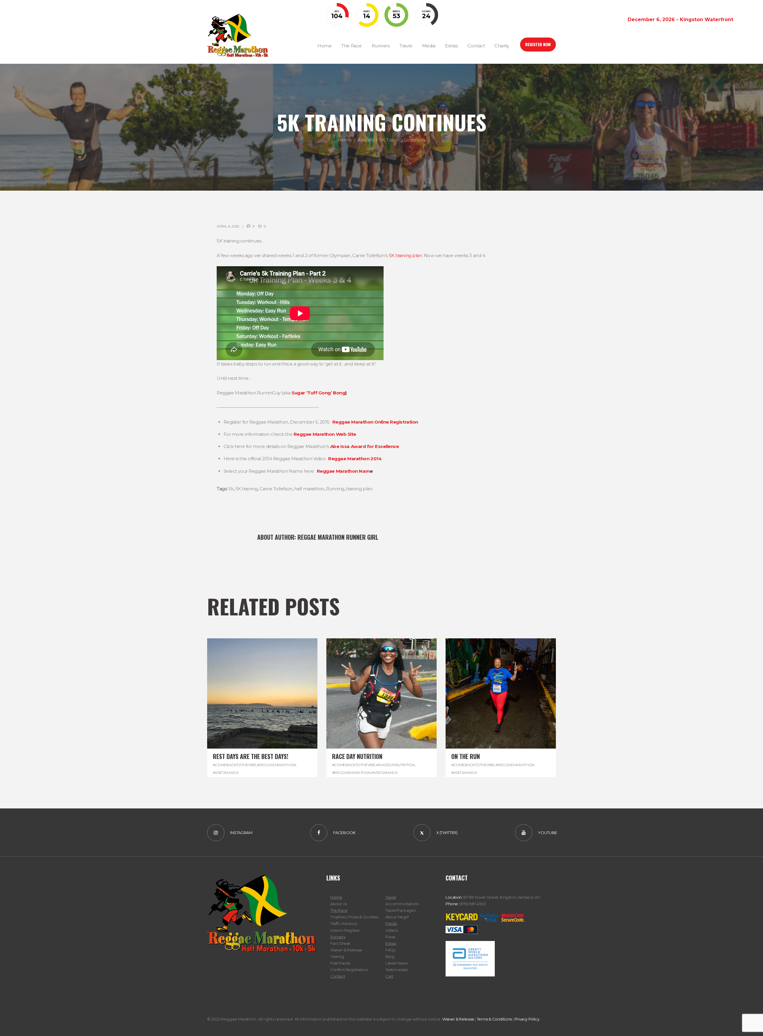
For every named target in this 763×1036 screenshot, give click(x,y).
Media (391, 923)
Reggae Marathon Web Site (325, 434)
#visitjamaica (226, 772)
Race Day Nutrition (357, 756)
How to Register (345, 930)
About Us (338, 903)
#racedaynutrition (395, 765)
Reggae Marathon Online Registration (375, 422)
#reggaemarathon (276, 765)
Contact (337, 976)
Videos (391, 930)
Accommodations (402, 903)
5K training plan (405, 255)
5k (230, 488)
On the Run (465, 756)
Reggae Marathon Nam (343, 471)
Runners (337, 936)
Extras (390, 943)
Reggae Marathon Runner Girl (337, 537)
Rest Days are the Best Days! (250, 756)
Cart (389, 976)
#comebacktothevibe (234, 765)
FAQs (390, 950)
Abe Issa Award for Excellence (364, 446)
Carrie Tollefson (276, 488)
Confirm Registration (348, 969)
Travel (390, 897)
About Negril (396, 916)
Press (390, 936)
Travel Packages (400, 910)
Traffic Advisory (343, 923)
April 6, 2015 (228, 226)
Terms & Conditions (494, 1019)
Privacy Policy (526, 1019)
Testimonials (396, 969)
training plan (359, 488)
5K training (246, 488)
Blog (389, 956)
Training (337, 956)
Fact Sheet (340, 943)
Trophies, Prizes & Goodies (354, 916)
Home (345, 140)
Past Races (340, 963)
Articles (365, 140)
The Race (339, 910)
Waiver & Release (346, 950)
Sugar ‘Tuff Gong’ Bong (318, 393)
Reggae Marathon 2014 (355, 458)
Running (335, 488)
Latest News (396, 963)
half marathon (309, 488)
